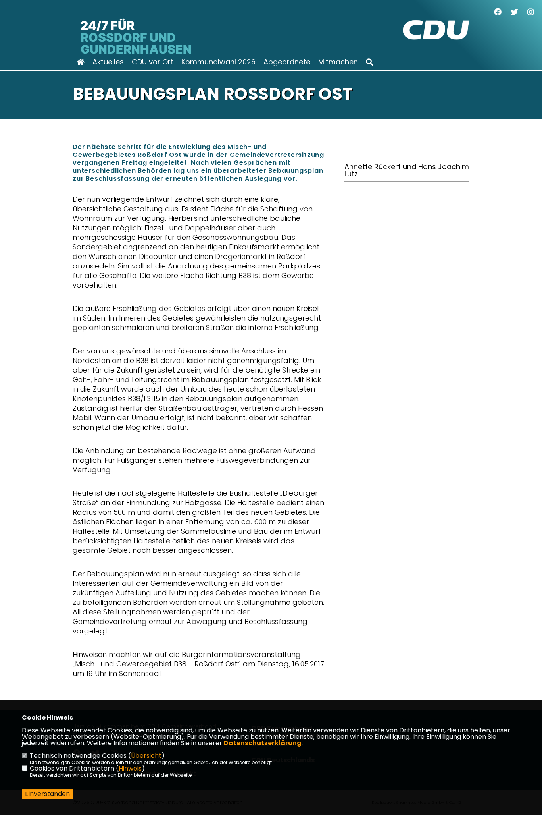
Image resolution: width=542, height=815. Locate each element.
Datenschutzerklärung (263, 742)
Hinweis (130, 768)
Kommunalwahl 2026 (218, 62)
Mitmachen (338, 62)
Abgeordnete (286, 62)
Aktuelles (108, 62)
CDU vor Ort (152, 62)
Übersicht (146, 755)
